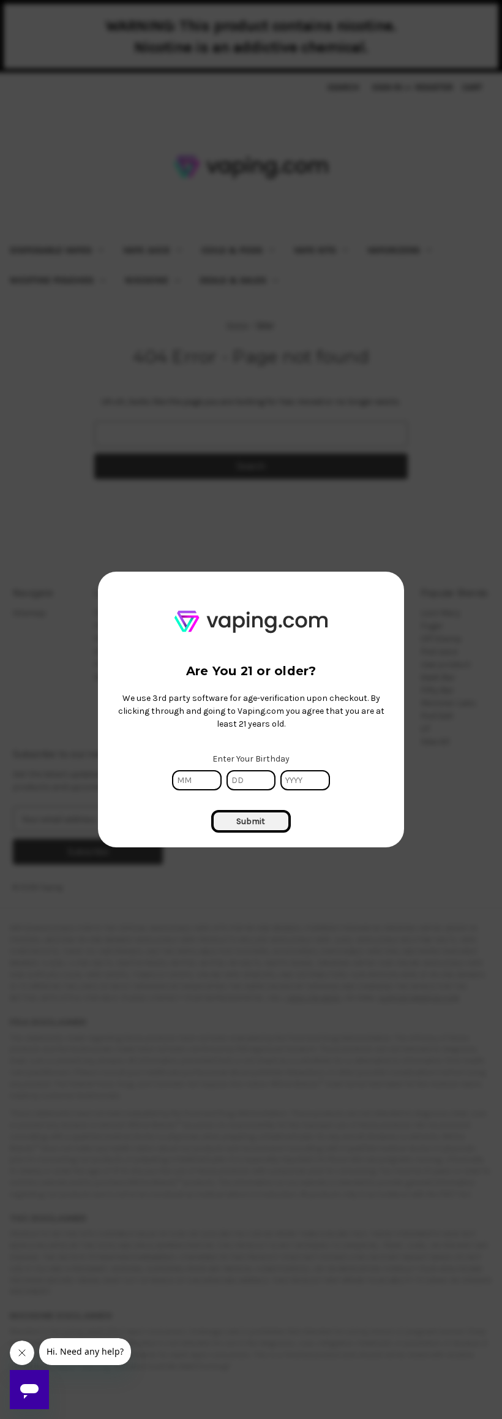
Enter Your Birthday (251, 759)
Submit (250, 821)
